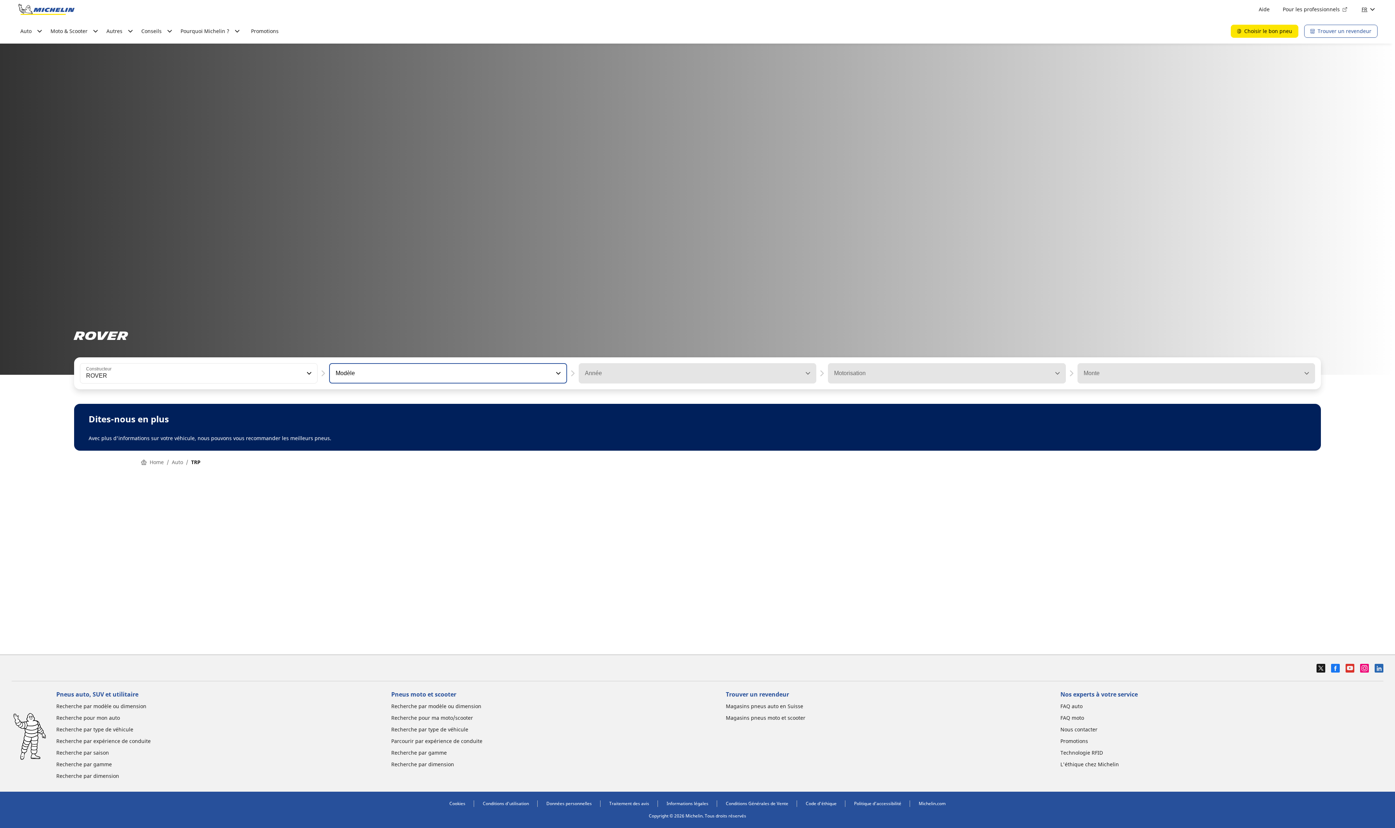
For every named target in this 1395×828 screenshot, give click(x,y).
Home (157, 462)
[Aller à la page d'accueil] (46, 9)
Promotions (265, 31)
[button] (308, 373)
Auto (177, 462)
